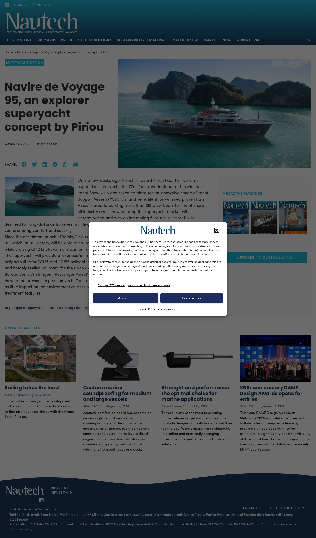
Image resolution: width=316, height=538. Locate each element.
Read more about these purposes (149, 285)
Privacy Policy (166, 309)
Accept (125, 297)
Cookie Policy (147, 309)
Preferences (191, 298)
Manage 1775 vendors (111, 285)
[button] (216, 230)
